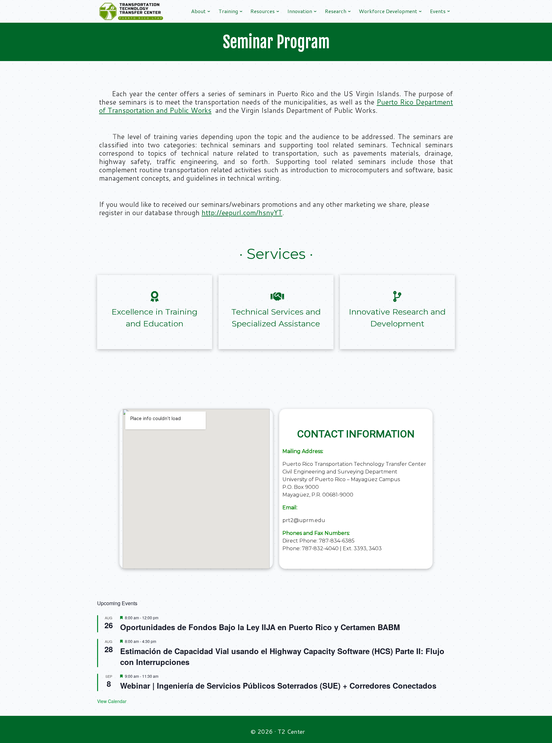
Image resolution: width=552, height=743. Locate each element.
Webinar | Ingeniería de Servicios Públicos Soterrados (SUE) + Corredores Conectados (278, 685)
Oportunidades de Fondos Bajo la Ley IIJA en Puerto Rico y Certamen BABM (260, 627)
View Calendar (111, 701)
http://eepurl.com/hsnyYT (242, 212)
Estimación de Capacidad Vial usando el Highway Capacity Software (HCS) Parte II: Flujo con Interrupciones (282, 656)
